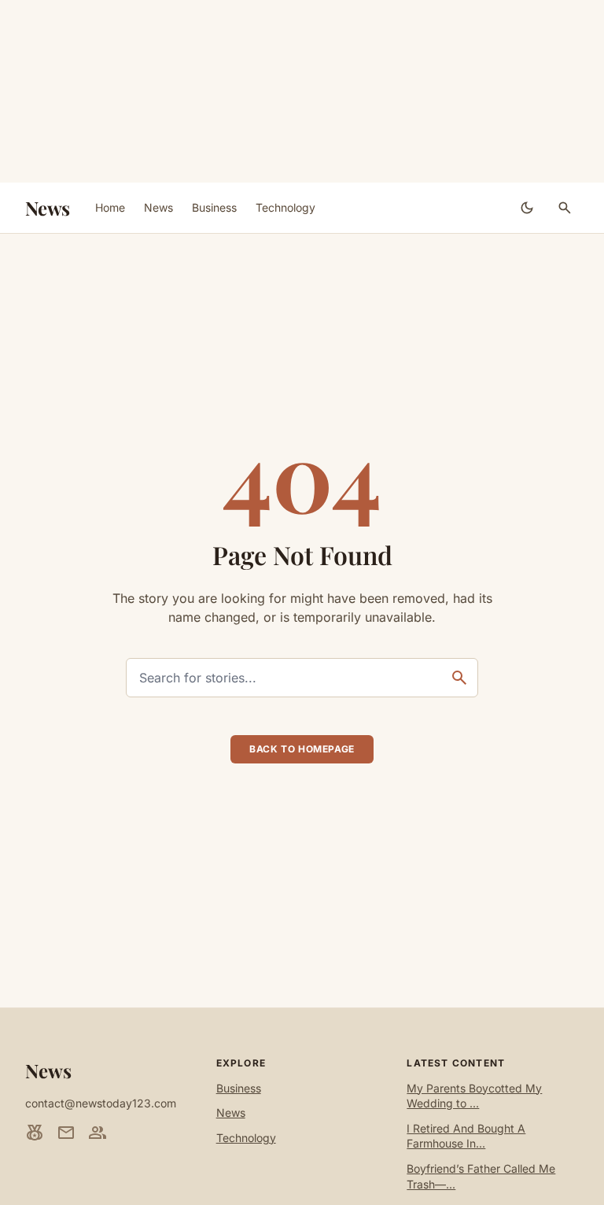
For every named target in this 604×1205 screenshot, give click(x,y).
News (47, 207)
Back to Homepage (302, 749)
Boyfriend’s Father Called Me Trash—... (481, 1176)
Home (110, 207)
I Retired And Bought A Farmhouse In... (466, 1136)
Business (214, 207)
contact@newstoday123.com (100, 1103)
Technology (285, 207)
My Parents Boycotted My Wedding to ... (474, 1096)
